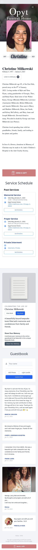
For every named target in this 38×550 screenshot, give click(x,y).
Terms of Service (24, 541)
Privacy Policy (13, 541)
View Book (9, 313)
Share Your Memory (12, 344)
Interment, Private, (14, 248)
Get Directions (19, 210)
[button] (19, 479)
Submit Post (19, 377)
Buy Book (20, 313)
